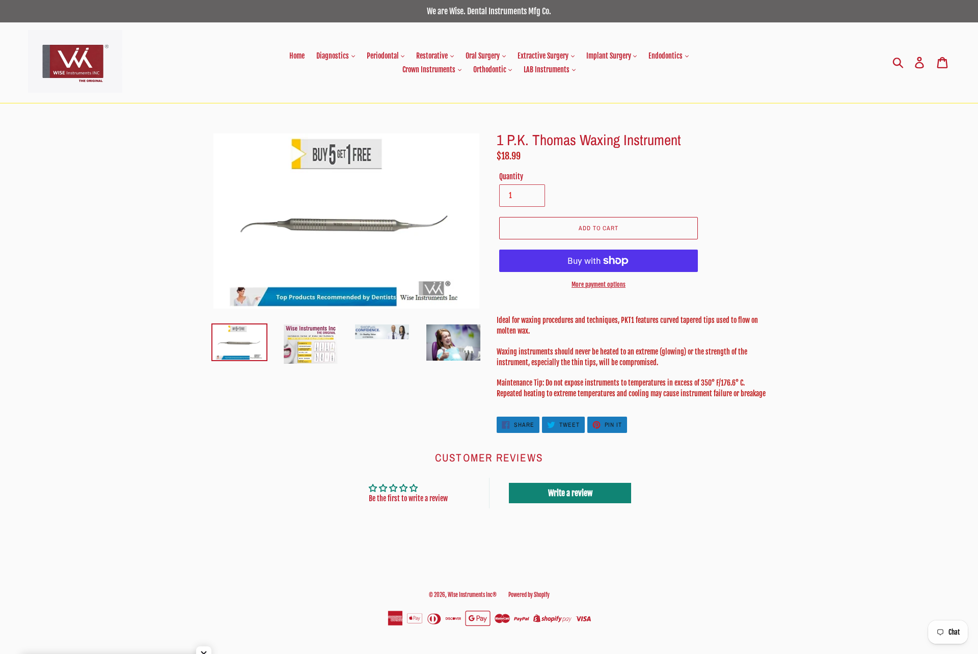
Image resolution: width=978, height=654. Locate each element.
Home (297, 55)
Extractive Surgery (544, 55)
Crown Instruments (429, 69)
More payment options (599, 284)
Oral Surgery (483, 55)
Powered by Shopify (529, 594)
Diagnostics (333, 55)
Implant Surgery (609, 55)
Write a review (570, 493)
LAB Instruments (547, 69)
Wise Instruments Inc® (472, 594)
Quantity (511, 176)
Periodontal (383, 55)
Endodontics (666, 55)
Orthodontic (490, 69)
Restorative (432, 55)
